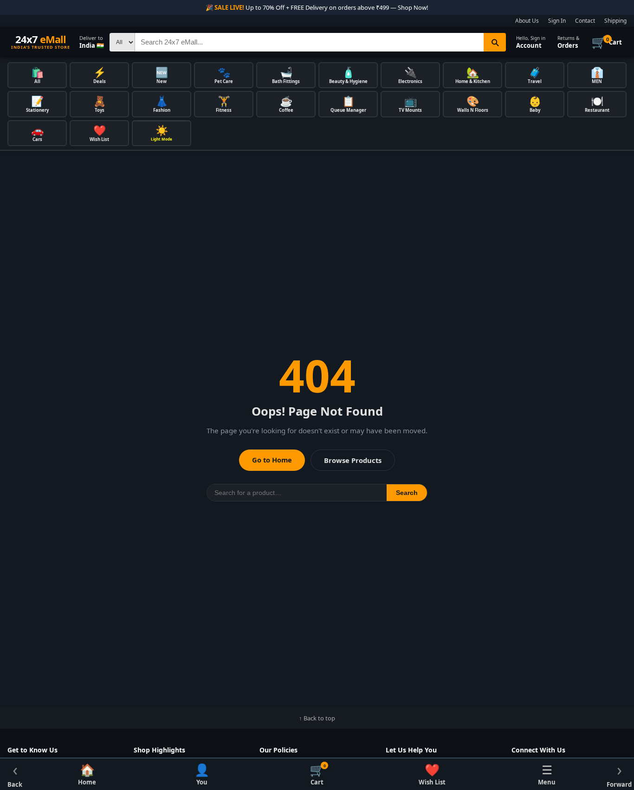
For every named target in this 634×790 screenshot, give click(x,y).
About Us (527, 21)
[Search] (495, 42)
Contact (585, 21)
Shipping (615, 21)
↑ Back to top (317, 718)
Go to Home (272, 459)
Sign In (557, 21)
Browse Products (353, 460)
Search (407, 492)
